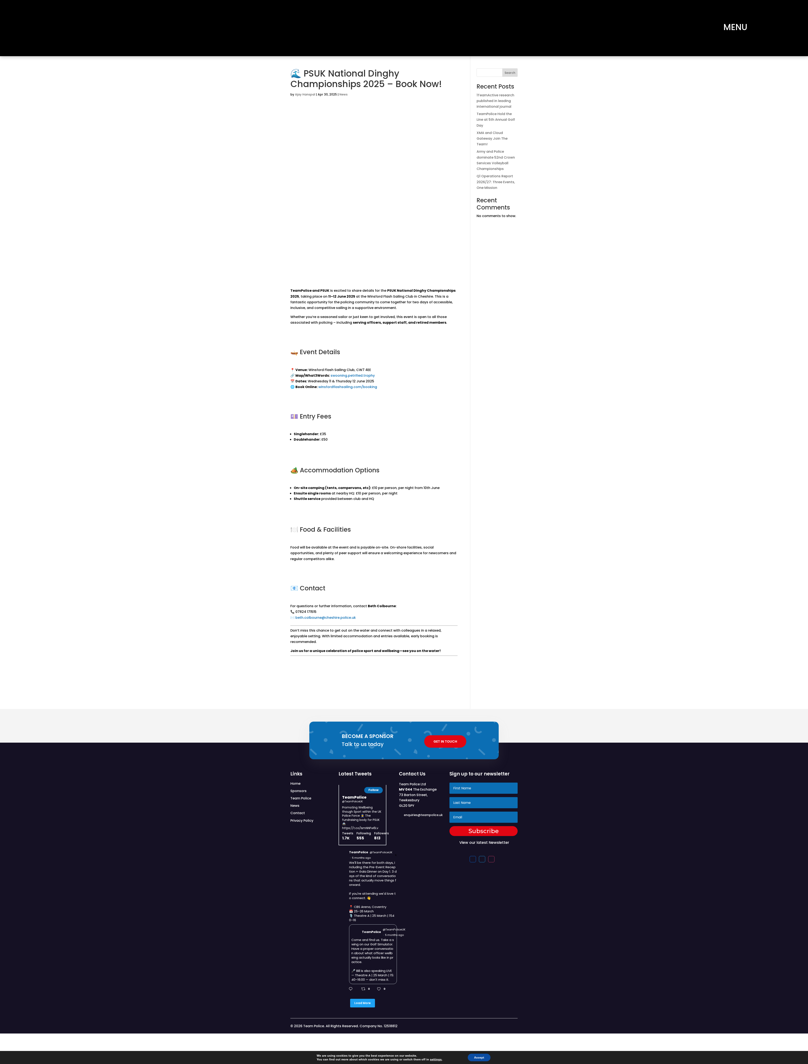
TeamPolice (354, 797)
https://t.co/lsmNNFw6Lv (360, 828)
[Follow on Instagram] (491, 859)
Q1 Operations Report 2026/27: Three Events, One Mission (496, 182)
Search (510, 73)
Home (295, 783)
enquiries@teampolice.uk (423, 815)
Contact (297, 813)
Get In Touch (445, 741)
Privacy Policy (301, 820)
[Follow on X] (482, 859)
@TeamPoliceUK (352, 801)
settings (436, 1059)
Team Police (300, 798)
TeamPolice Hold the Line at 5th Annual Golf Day (496, 119)
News (343, 94)
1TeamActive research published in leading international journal (495, 101)
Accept (479, 1057)
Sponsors (298, 790)
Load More (362, 1003)
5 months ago (361, 858)
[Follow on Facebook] (473, 859)
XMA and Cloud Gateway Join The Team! (492, 138)
